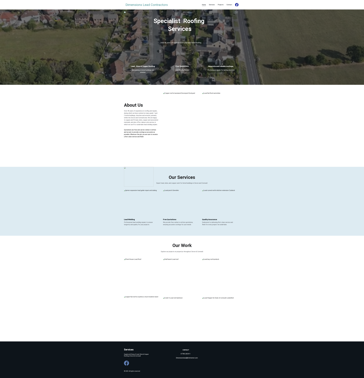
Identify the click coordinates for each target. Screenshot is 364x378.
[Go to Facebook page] (236, 4)
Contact (229, 5)
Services (212, 5)
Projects (221, 5)
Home (204, 5)
